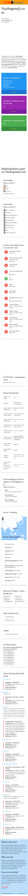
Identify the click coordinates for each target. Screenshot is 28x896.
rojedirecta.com (7, 811)
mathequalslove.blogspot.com (10, 764)
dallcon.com (6, 706)
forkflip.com (6, 751)
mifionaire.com (6, 679)
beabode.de (6, 781)
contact (5, 880)
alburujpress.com (7, 824)
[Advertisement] (14, 39)
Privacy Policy (4, 887)
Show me (13, 92)
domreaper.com (15, 893)
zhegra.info (6, 692)
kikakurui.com (6, 794)
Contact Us (4, 888)
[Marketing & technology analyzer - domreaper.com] (14, 3)
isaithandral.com (7, 739)
